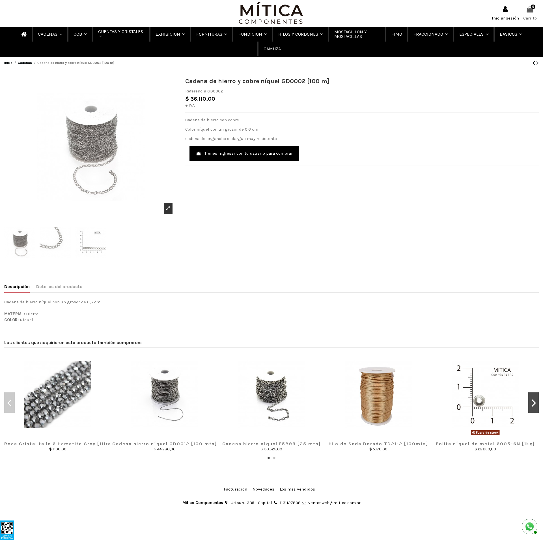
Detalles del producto (59, 286)
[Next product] (537, 63)
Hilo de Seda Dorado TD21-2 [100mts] (378, 443)
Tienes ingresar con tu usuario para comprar (248, 153)
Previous (9, 402)
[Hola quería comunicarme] (529, 526)
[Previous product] (534, 63)
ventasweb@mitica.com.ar (334, 502)
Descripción (17, 286)
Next (533, 402)
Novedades (263, 489)
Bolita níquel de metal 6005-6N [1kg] (485, 443)
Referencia (195, 91)
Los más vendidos (297, 489)
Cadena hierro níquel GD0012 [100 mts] (164, 443)
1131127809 (290, 502)
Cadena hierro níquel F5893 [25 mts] (271, 443)
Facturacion (235, 489)
